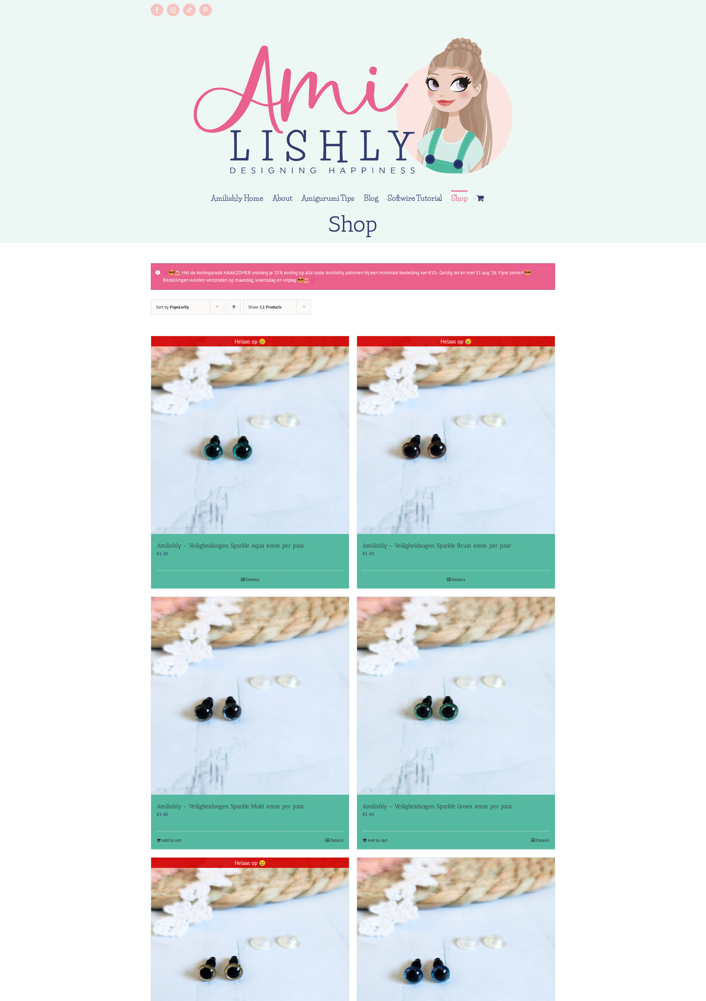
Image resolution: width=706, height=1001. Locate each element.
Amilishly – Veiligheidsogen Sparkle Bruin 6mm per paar (437, 545)
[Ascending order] (234, 306)
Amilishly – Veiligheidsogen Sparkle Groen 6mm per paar (438, 806)
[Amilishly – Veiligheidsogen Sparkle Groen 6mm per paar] (456, 696)
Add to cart (172, 840)
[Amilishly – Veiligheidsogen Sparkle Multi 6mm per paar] (250, 696)
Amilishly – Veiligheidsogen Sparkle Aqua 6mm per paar (230, 545)
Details (252, 579)
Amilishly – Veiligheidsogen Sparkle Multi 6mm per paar (230, 806)
